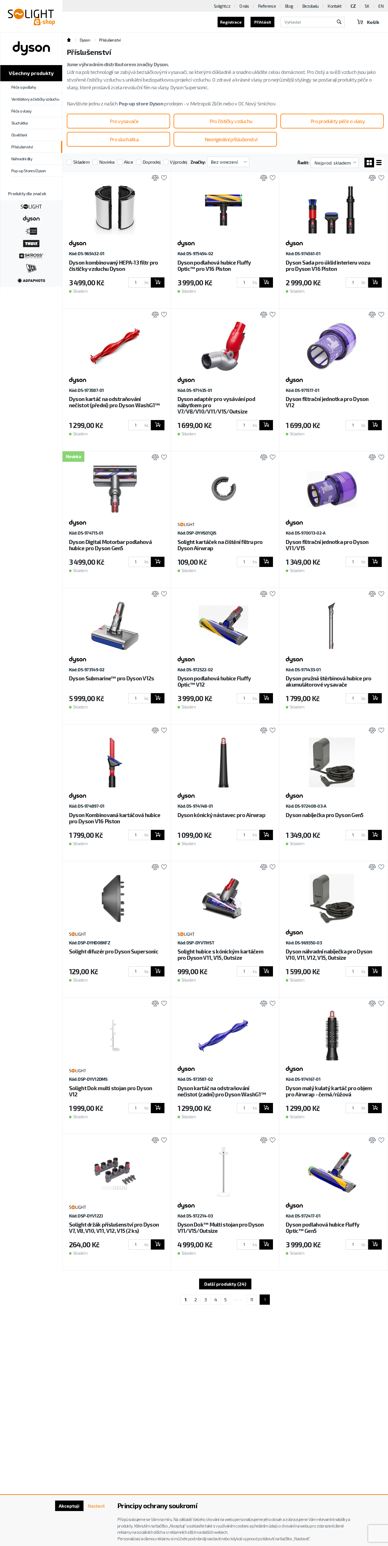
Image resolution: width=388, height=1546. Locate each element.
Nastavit (96, 1505)
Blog (289, 6)
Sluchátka (19, 122)
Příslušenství (22, 146)
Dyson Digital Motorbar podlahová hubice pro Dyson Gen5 (110, 545)
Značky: (198, 162)
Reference (267, 6)
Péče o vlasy (21, 111)
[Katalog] (369, 162)
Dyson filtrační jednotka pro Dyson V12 (327, 402)
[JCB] (31, 267)
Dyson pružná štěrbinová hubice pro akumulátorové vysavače (329, 681)
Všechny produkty (31, 73)
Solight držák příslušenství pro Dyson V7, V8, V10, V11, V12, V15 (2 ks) (114, 1227)
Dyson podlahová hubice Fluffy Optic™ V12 (214, 681)
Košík (373, 22)
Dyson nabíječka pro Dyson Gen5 (324, 815)
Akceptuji (69, 1505)
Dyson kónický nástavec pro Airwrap (222, 815)
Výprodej (178, 162)
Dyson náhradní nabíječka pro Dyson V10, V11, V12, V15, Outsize (329, 954)
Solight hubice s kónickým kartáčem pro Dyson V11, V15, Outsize (221, 954)
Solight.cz (222, 6)
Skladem (81, 162)
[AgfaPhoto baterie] (31, 279)
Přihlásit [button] (262, 22)
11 (251, 1299)
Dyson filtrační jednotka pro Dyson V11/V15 (327, 545)
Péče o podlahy (23, 87)
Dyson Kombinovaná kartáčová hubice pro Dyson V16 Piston (114, 818)
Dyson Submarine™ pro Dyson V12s (111, 678)
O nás (244, 6)
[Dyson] (31, 218)
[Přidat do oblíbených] (162, 178)
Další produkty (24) (225, 1284)
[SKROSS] (31, 255)
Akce (128, 162)
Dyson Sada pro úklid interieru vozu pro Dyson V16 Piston (328, 265)
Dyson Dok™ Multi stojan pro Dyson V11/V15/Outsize (221, 1227)
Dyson (85, 40)
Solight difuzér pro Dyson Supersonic (113, 951)
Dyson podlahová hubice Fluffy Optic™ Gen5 (322, 1227)
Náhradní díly (21, 158)
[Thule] (31, 243)
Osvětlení (19, 134)
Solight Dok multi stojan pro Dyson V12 (110, 1091)
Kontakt (334, 6)
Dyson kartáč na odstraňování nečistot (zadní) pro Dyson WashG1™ (222, 1091)
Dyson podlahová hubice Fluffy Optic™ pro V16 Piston (214, 265)
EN (380, 6)
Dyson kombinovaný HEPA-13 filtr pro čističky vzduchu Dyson (113, 265)
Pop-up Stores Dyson (28, 170)
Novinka (106, 162)
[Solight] (31, 206)
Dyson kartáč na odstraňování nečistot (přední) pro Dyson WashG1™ (114, 402)
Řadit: (303, 162)
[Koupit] (157, 282)
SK (367, 6)
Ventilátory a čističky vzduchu (35, 99)
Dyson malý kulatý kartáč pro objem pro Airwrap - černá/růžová (329, 1091)
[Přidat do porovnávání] (153, 178)
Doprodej (151, 162)
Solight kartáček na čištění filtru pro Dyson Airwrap (220, 545)
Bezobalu (310, 6)
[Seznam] (379, 162)
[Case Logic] (31, 230)
